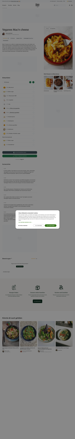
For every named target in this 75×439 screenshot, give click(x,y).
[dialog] (37, 219)
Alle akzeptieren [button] (50, 225)
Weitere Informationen (25, 220)
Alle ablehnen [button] (38, 225)
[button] (37, 222)
